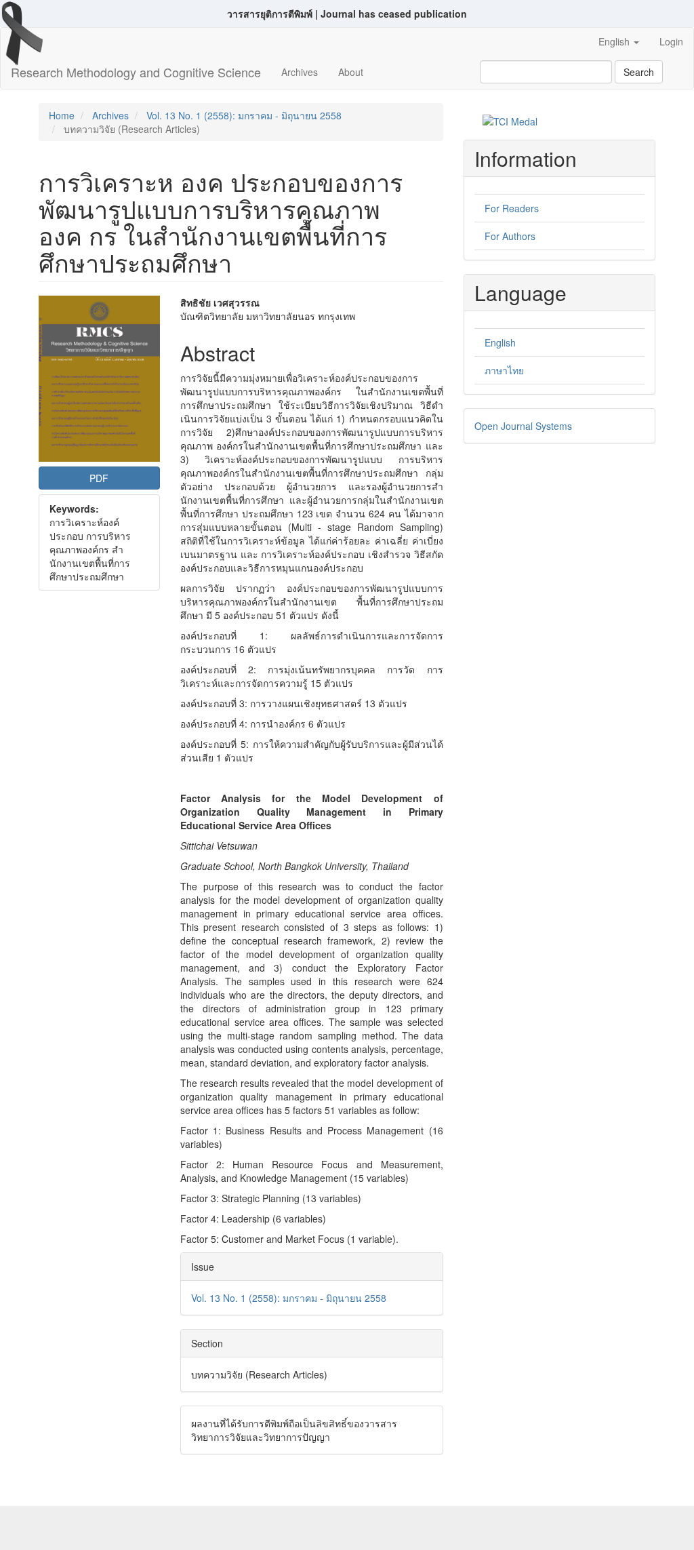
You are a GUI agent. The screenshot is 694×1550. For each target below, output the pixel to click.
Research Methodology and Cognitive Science (136, 72)
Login (671, 41)
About (350, 72)
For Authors (510, 236)
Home (62, 115)
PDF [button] (98, 478)
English (500, 342)
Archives (299, 72)
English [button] (615, 41)
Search (639, 72)
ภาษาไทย (504, 370)
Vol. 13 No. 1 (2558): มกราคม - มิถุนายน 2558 (244, 115)
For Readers (512, 208)
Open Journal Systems (523, 426)
